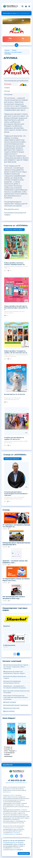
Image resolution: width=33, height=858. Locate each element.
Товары (14, 50)
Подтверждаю (24, 853)
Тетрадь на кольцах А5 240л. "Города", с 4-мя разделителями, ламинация (10, 751)
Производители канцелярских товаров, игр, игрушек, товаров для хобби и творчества (15, 666)
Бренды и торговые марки (13, 52)
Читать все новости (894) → (14, 229)
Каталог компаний (12, 661)
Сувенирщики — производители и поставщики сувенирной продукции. (14, 687)
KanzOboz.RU (8, 765)
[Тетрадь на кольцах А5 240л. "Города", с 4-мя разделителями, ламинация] (16, 734)
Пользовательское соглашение (13, 827)
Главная (7, 50)
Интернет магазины (9, 702)
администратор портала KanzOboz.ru (16, 782)
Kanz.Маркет (9, 718)
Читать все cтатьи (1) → (12, 459)
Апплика (7, 84)
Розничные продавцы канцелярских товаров (14, 677)
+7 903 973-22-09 (16, 780)
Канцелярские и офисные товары (12, 7)
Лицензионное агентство (11, 708)
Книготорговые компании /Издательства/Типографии (16, 691)
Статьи (6, 510)
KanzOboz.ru (7, 792)
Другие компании (8, 711)
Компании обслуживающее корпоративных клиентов (12, 682)
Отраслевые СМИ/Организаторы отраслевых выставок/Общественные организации (15, 697)
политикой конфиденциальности (11, 833)
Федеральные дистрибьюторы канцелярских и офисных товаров (14, 672)
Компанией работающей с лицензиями (15, 705)
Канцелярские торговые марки (15, 609)
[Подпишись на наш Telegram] (11, 776)
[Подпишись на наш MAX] (21, 776)
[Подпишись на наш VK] (16, 776)
